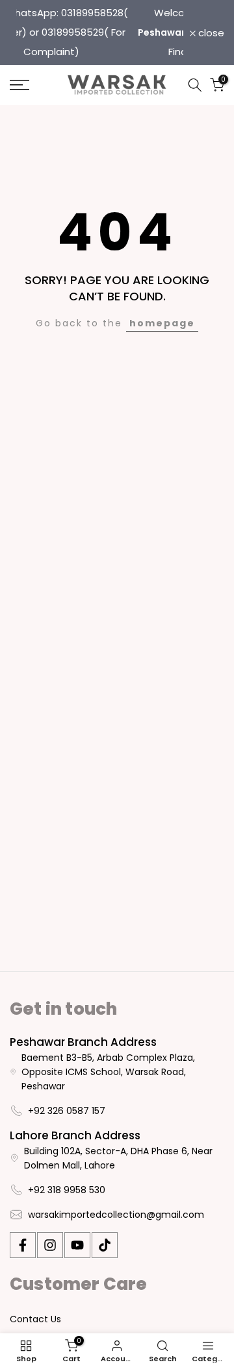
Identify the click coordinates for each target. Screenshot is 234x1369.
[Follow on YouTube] (77, 1245)
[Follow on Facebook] (23, 1245)
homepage (162, 323)
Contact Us (35, 1319)
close (210, 33)
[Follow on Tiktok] (105, 1245)
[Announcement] (123, 32)
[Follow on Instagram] (50, 1245)
